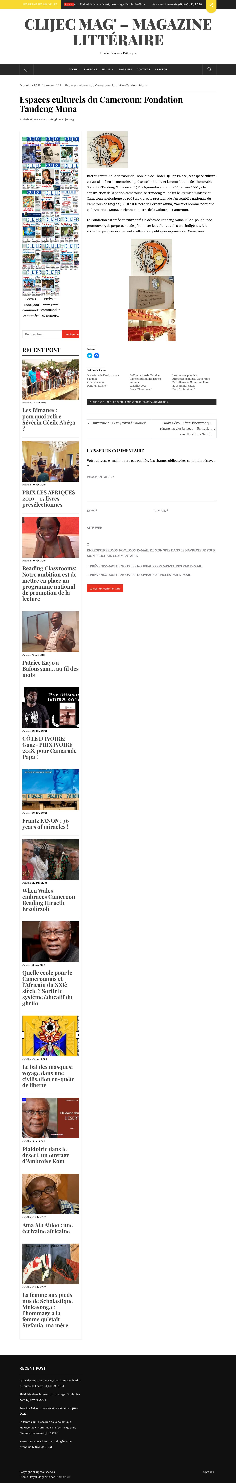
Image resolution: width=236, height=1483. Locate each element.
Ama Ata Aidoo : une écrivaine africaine (134, 4)
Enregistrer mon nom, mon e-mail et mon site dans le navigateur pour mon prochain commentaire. (151, 553)
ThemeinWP (62, 1476)
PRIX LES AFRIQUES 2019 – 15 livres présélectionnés (48, 498)
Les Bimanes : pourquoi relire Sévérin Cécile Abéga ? (48, 419)
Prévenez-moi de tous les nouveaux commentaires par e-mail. (146, 566)
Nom (92, 511)
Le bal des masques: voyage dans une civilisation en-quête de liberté (48, 1076)
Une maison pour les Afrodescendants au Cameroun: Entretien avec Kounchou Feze (191, 379)
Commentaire (100, 477)
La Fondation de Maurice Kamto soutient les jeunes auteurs (145, 379)
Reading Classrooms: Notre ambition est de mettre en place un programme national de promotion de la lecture (49, 583)
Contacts (143, 69)
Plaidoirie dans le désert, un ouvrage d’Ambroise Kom (45, 1155)
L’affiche (90, 69)
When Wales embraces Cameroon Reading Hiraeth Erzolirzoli (48, 899)
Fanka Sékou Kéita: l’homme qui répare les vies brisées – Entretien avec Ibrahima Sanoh (186, 428)
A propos (160, 69)
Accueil (74, 69)
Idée (108, 402)
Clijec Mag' (68, 119)
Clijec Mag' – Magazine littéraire (118, 31)
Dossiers (126, 69)
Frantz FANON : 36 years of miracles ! (45, 823)
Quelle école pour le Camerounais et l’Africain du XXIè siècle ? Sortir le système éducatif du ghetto (47, 988)
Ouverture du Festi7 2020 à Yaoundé (119, 423)
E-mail (160, 511)
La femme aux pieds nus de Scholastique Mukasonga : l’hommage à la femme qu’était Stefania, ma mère (47, 1310)
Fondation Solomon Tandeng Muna (146, 402)
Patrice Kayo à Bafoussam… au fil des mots (50, 668)
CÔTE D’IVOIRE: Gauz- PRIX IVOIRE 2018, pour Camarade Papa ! (49, 747)
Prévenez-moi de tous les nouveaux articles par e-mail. (141, 575)
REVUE (105, 69)
